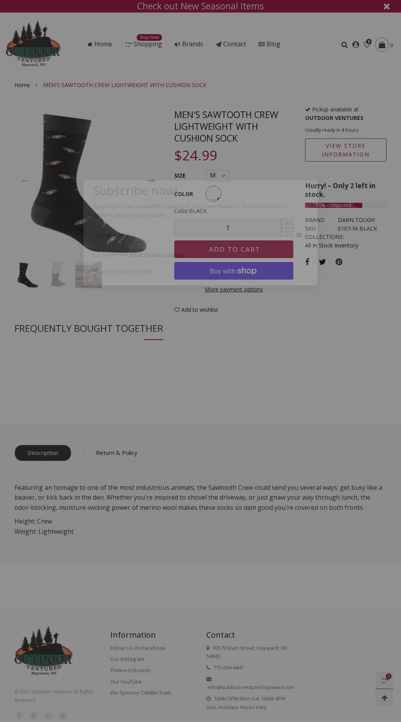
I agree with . (144, 281)
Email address (116, 262)
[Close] (323, 199)
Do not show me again (127, 298)
